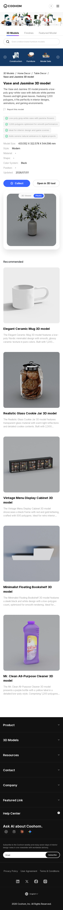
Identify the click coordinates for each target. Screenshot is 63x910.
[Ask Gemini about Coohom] (30, 832)
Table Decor (40, 73)
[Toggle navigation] (57, 6)
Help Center (11, 813)
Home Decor (24, 73)
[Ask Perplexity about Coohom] (14, 832)
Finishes (28, 33)
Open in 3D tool (46, 183)
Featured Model (48, 33)
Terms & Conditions (49, 871)
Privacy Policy (11, 871)
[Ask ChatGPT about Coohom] (6, 832)
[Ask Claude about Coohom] (22, 832)
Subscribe (52, 855)
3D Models (12, 33)
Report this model (15, 109)
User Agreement (29, 871)
